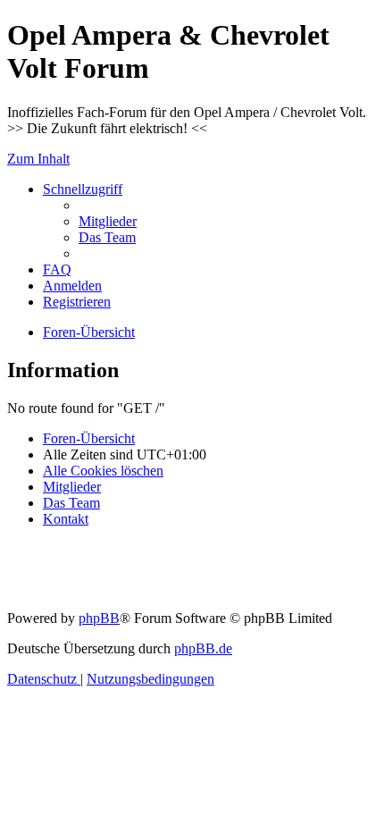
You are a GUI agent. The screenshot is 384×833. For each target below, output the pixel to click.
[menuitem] (108, 221)
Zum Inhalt (38, 158)
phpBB (99, 618)
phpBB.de (203, 648)
